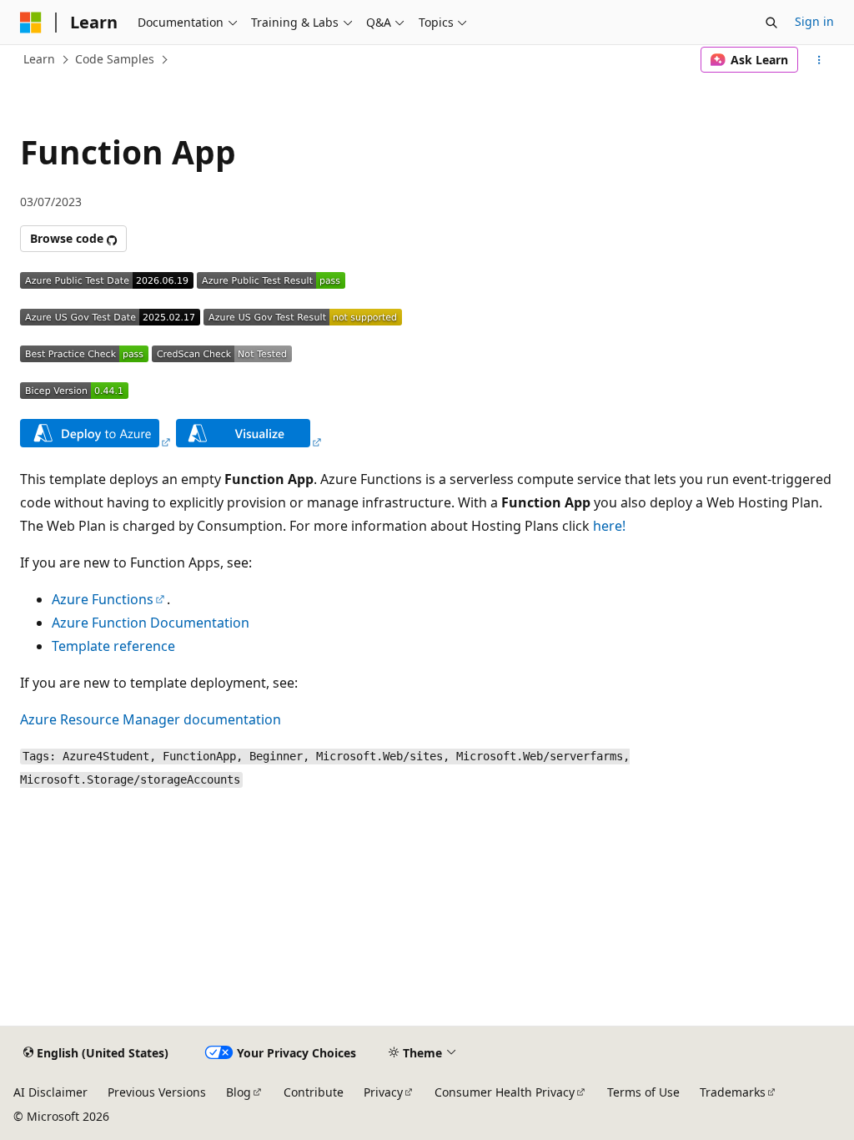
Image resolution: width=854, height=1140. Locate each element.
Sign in (814, 21)
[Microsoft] (31, 22)
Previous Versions (157, 1092)
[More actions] (819, 60)
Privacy (383, 1092)
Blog (238, 1092)
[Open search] (771, 23)
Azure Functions (102, 599)
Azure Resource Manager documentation (150, 719)
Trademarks (733, 1092)
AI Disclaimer (50, 1092)
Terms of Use (643, 1092)
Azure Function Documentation (150, 622)
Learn (39, 59)
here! (609, 526)
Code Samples (114, 59)
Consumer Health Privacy (505, 1092)
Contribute (314, 1092)
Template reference (113, 646)
